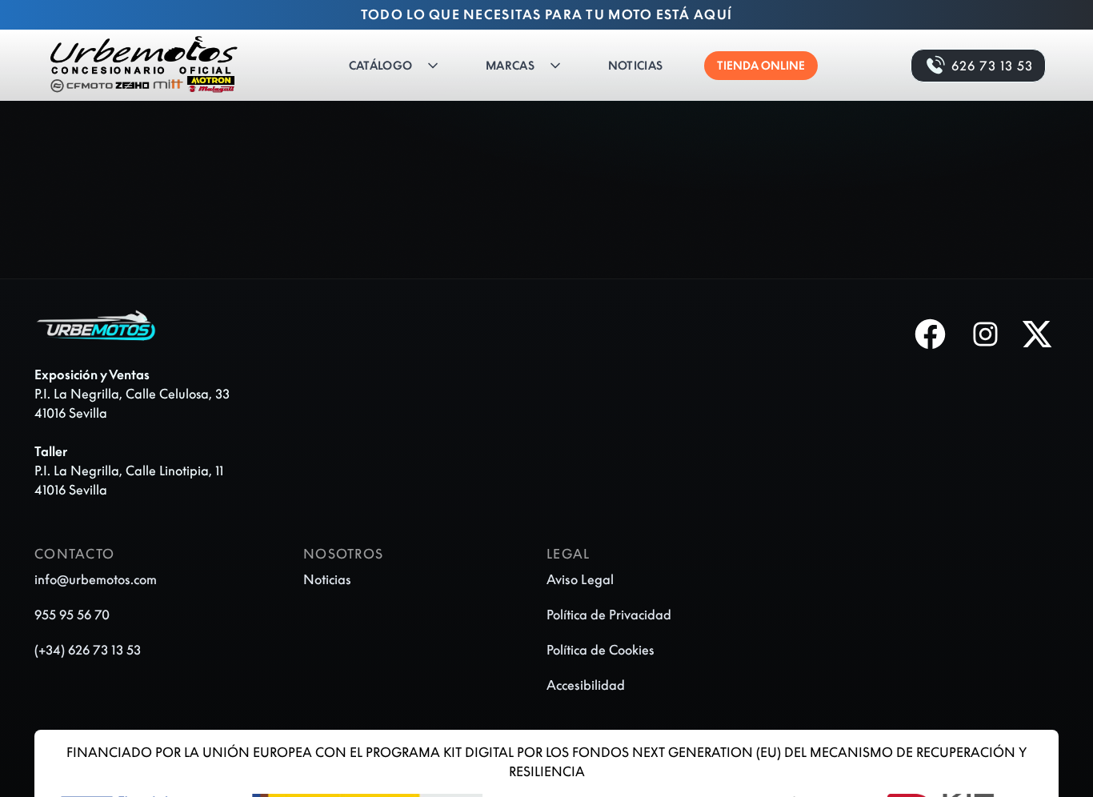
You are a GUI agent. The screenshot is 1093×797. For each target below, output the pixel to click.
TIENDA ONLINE (761, 65)
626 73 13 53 (992, 66)
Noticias (635, 65)
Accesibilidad (585, 685)
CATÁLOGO (380, 65)
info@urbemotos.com (95, 579)
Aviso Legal (580, 579)
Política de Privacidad (608, 615)
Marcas (510, 65)
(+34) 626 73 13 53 (87, 650)
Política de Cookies (600, 650)
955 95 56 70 (72, 615)
